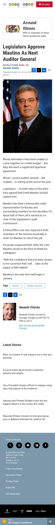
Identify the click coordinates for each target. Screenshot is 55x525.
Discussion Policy (14, 475)
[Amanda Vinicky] (9, 311)
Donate (46, 4)
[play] (4, 521)
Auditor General (34, 286)
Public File (10, 488)
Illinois (15, 286)
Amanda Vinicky (11, 68)
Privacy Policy (12, 481)
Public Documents (14, 469)
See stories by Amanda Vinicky (31, 327)
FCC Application (13, 494)
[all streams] (51, 521)
